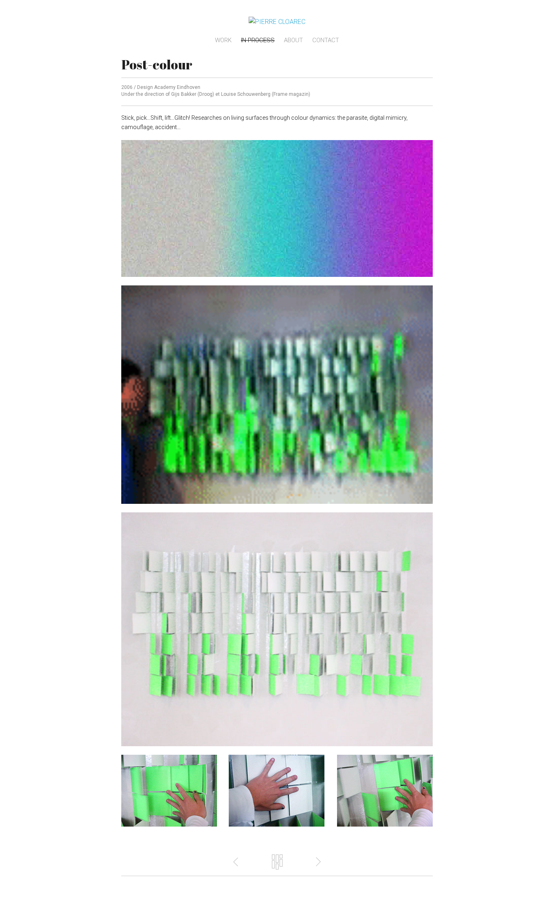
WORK (223, 40)
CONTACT (325, 40)
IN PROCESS (258, 40)
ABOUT (293, 40)
